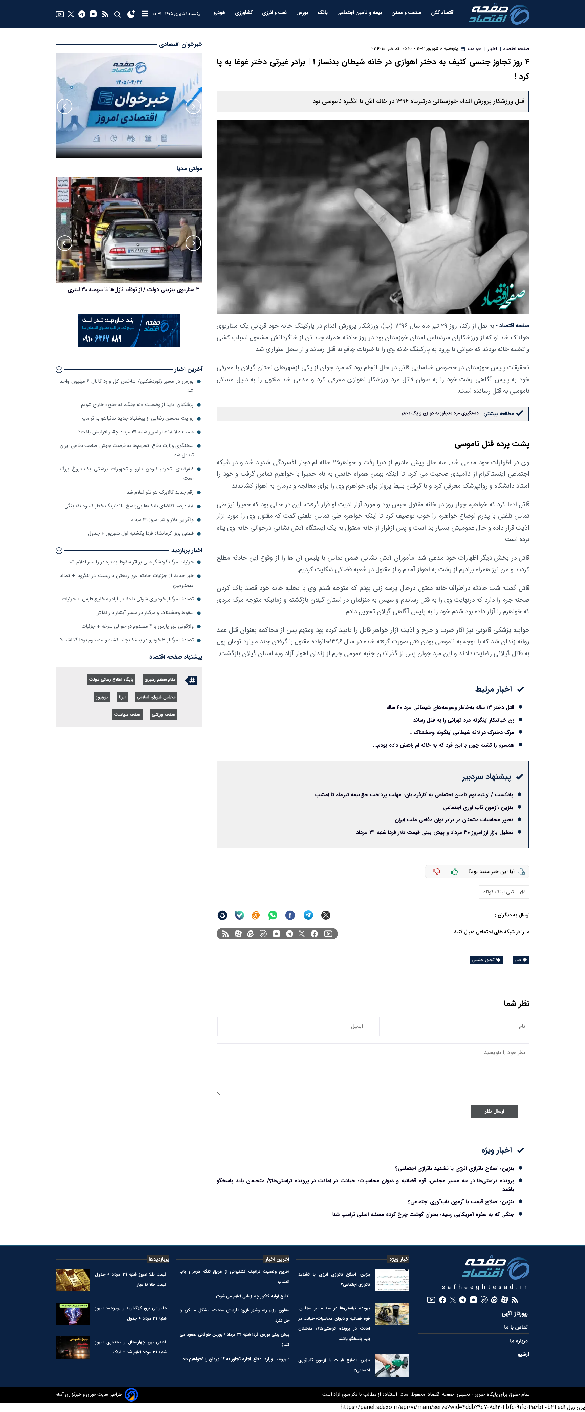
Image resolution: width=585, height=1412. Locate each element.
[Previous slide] (193, 106)
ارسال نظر (494, 1111)
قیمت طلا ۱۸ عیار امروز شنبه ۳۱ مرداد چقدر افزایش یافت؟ (136, 432)
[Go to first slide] (64, 106)
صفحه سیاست (127, 715)
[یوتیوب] (60, 14)
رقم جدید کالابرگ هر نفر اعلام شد (160, 492)
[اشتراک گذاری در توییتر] (325, 915)
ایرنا (122, 697)
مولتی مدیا (189, 169)
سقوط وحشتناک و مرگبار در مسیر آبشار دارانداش (144, 613)
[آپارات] (238, 933)
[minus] (437, 871)
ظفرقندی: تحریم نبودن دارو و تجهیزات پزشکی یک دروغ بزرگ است (127, 474)
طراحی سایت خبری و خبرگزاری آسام (89, 1394)
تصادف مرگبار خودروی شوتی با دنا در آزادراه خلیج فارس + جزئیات (128, 599)
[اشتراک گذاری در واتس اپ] (272, 915)
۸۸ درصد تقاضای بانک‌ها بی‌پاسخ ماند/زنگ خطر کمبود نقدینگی (129, 506)
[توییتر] (71, 14)
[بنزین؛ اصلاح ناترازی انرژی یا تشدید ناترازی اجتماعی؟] (392, 1280)
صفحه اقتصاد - (512, 325)
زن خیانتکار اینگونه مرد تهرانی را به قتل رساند (463, 720)
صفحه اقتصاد (440, 1395)
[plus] (455, 871)
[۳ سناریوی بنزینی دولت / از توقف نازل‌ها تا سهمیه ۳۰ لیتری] (129, 230)
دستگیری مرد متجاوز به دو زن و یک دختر (440, 413)
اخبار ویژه (399, 1259)
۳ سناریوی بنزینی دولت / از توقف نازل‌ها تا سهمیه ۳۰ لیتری (134, 289)
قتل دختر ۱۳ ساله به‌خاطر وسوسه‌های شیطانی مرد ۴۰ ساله (450, 707)
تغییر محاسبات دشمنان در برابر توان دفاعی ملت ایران (454, 820)
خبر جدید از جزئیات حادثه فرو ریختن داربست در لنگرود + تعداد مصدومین (127, 581)
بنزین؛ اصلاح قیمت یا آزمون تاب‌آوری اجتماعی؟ (461, 1202)
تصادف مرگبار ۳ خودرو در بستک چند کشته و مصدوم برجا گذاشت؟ (127, 640)
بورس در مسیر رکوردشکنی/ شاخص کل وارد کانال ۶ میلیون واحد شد (127, 386)
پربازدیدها (159, 1259)
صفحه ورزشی (163, 715)
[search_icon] (117, 14)
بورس (302, 13)
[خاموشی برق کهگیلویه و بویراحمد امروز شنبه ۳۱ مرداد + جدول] (73, 1314)
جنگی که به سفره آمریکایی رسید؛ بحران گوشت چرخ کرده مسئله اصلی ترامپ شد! (422, 1214)
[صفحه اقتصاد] (499, 14)
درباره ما (519, 1341)
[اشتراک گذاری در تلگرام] (308, 915)
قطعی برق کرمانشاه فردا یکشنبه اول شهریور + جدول (141, 534)
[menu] (144, 14)
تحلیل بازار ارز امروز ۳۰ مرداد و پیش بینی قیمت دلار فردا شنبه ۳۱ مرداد (434, 832)
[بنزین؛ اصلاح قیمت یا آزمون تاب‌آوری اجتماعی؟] (392, 1365)
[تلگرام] (81, 14)
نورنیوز (102, 697)
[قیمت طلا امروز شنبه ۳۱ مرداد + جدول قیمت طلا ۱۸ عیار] (73, 1280)
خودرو (220, 13)
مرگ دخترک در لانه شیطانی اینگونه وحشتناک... (462, 732)
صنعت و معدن (407, 13)
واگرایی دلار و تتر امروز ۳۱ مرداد (162, 520)
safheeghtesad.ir (485, 1287)
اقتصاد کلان (443, 13)
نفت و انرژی (275, 13)
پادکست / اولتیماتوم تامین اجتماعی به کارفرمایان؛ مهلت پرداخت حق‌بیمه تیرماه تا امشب (414, 795)
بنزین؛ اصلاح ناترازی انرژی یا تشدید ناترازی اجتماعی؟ (454, 1168)
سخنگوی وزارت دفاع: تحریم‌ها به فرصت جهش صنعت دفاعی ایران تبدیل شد (127, 450)
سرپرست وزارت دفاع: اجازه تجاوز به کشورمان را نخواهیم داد (235, 1359)
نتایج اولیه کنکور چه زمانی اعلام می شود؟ (252, 1296)
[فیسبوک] (314, 933)
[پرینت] (222, 915)
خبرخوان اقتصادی (180, 44)
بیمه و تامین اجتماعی (360, 13)
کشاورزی (244, 13)
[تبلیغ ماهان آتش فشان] (129, 346)
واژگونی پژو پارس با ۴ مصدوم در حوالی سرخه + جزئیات (137, 626)
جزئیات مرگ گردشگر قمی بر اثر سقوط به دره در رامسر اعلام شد (131, 562)
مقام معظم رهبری (160, 679)
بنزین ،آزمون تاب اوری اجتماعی (478, 807)
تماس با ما (516, 1327)
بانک (323, 13)
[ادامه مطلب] (59, 369)
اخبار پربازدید (186, 550)
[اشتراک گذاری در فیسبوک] (290, 915)
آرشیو (523, 1354)
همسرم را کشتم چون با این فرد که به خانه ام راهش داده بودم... (443, 745)
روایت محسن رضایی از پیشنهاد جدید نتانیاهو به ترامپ (138, 418)
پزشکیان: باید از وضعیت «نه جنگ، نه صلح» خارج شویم (137, 405)
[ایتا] (256, 915)
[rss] (105, 14)
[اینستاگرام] (93, 14)
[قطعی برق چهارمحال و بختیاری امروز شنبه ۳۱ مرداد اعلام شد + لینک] (73, 1347)
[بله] (239, 915)
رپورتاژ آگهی (515, 1314)
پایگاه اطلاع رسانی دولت (111, 679)
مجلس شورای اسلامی (156, 697)
